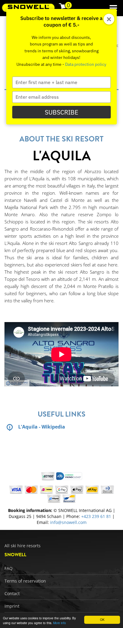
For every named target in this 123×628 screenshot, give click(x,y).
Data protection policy (85, 64)
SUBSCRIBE (61, 112)
